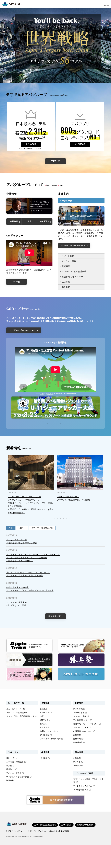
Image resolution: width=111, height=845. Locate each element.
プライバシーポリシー (16, 831)
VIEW (53, 161)
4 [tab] (57, 153)
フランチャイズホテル (82, 786)
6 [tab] (63, 153)
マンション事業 (69, 261)
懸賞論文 (10, 769)
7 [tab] (69, 423)
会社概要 (14, 222)
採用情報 (43, 758)
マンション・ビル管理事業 (74, 271)
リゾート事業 (68, 256)
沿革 (29, 222)
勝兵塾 (9, 766)
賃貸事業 (66, 266)
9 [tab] (66, 518)
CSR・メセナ (12, 758)
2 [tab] (51, 153)
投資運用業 (78, 742)
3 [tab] (54, 153)
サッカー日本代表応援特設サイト (20, 716)
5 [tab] (60, 153)
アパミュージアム (13, 773)
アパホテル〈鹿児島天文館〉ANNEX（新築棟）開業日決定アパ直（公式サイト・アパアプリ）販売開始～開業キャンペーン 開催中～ (33, 557)
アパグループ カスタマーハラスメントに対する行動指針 (50, 831)
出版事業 (82, 731)
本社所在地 (44, 222)
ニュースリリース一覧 (15, 709)
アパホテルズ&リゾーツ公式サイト (72, 245)
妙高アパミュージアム (49, 731)
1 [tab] (49, 153)
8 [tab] (63, 518)
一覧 (18, 282)
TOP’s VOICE (46, 713)
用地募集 (77, 758)
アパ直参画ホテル (80, 790)
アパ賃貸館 (81, 720)
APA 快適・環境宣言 (15, 762)
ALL (10, 528)
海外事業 (66, 287)
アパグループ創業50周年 (50, 739)
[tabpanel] (31, 126)
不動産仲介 (78, 766)
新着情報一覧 (54, 616)
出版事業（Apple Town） (74, 276)
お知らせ (22, 528)
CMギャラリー (46, 720)
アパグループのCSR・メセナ (22, 330)
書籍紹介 (43, 724)
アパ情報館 (44, 735)
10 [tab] (69, 518)
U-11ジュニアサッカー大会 (17, 777)
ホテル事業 (67, 201)
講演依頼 (10, 781)
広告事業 (66, 282)
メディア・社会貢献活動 (42, 528)
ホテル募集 (78, 762)
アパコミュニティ (80, 728)
